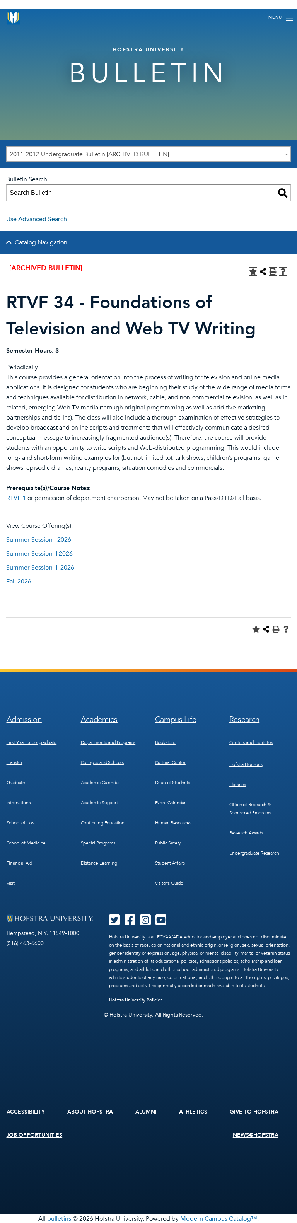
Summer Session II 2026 (39, 553)
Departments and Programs (108, 742)
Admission (24, 719)
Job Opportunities (35, 1135)
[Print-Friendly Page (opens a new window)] (273, 271)
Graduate (16, 783)
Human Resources (173, 823)
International (19, 803)
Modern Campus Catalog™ (218, 1218)
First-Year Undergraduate (32, 742)
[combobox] (148, 154)
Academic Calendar (100, 783)
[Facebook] (130, 922)
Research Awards (246, 833)
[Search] (283, 192)
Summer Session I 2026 (38, 540)
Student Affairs (170, 863)
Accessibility (26, 1112)
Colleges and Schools (102, 762)
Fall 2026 (18, 581)
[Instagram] (145, 922)
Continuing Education (103, 823)
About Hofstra (90, 1112)
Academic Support (99, 803)
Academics (99, 719)
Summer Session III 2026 (40, 567)
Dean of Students (172, 783)
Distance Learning (99, 863)
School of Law (20, 823)
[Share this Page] (263, 271)
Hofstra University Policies (136, 1000)
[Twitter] (114, 922)
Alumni (146, 1112)
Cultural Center (170, 762)
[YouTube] (160, 922)
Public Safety (168, 843)
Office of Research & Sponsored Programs (250, 809)
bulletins (59, 1218)
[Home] (13, 18)
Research (244, 719)
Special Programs (98, 843)
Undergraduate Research (254, 853)
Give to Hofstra (254, 1112)
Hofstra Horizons (246, 764)
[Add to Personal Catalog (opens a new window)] (253, 271)
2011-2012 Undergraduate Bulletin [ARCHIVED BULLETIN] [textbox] (89, 154)
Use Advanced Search (36, 219)
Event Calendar (170, 803)
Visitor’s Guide (169, 883)
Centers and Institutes (251, 742)
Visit (11, 883)
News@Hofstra (255, 1135)
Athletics (193, 1112)
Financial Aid (19, 863)
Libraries (237, 784)
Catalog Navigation (41, 242)
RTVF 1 (16, 498)
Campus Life (175, 719)
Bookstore (165, 742)
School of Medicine (26, 843)
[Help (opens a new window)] (283, 271)
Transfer (15, 762)
